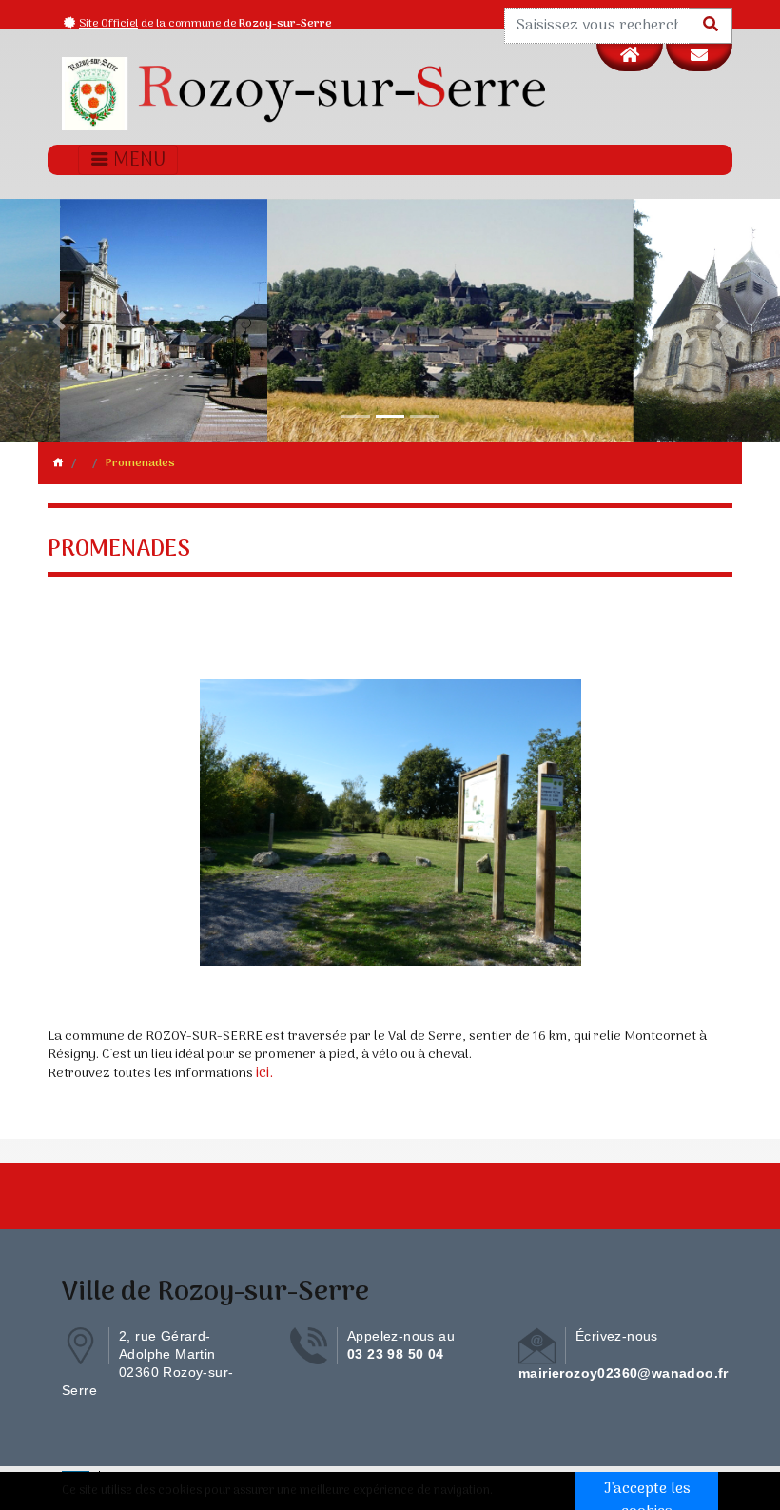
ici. (264, 1073)
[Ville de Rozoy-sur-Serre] (304, 94)
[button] (58, 320)
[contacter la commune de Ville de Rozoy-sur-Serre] (699, 57)
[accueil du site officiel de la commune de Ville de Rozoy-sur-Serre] (629, 57)
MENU (137, 160)
